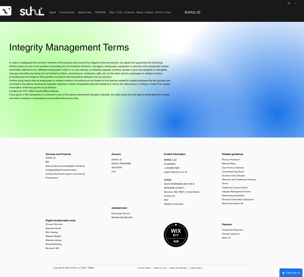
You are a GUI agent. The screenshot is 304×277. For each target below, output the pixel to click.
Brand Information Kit (232, 203)
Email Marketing (54, 244)
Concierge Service (120, 213)
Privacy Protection (231, 159)
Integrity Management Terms (236, 191)
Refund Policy (229, 163)
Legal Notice (196, 268)
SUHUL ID (116, 159)
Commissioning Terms (233, 171)
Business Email (53, 228)
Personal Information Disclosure (238, 199)
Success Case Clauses (233, 175)
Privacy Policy (144, 268)
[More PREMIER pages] (107, 12)
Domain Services (54, 224)
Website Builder (53, 236)
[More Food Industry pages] (75, 12)
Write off (226, 237)
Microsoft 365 (52, 248)
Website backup (54, 240)
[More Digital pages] (57, 12)
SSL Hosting (52, 232)
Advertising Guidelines (233, 195)
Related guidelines (232, 154)
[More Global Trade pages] (92, 12)
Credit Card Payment (232, 230)
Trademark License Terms (235, 187)
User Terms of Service (233, 167)
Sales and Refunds (178, 268)
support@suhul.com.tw (175, 172)
